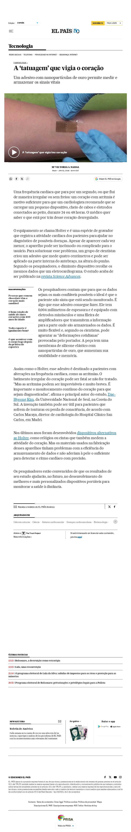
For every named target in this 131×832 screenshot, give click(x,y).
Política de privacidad (87, 802)
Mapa (99, 802)
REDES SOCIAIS (15, 55)
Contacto (32, 802)
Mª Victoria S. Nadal (65, 167)
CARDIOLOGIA (20, 63)
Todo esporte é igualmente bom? (18, 329)
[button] (65, 127)
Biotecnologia (100, 522)
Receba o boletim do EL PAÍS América (36, 507)
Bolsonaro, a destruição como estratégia (37, 660)
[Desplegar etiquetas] (115, 522)
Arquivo (74, 721)
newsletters (17, 721)
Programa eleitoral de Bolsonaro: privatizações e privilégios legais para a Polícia (60, 682)
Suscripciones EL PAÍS (43, 806)
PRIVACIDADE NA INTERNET (46, 55)
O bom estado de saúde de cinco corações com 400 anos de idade (19, 316)
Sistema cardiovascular (53, 522)
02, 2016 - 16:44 (68, 171)
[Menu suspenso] (11, 31)
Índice (80, 806)
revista (60, 276)
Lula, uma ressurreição (28, 667)
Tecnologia (20, 46)
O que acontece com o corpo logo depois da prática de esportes (20, 343)
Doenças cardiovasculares (79, 522)
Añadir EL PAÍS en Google (109, 179)
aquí (79, 536)
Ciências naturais (22, 522)
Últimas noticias (18, 655)
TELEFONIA (27, 55)
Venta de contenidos (45, 802)
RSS (75, 806)
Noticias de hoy (90, 806)
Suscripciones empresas (63, 806)
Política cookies (70, 802)
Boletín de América (21, 729)
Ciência (35, 522)
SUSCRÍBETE (98, 23)
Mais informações (22, 536)
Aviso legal (58, 802)
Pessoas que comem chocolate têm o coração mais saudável (20, 300)
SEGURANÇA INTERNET (68, 55)
